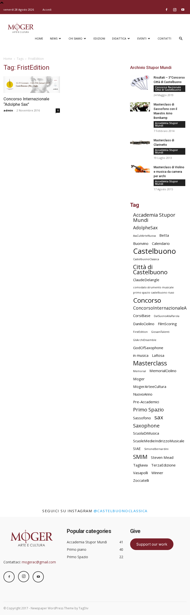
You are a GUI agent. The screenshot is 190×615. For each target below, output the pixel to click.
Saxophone (146, 425)
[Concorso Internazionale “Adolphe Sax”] (31, 84)
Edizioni (99, 38)
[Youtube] (183, 9)
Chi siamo (75, 38)
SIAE (137, 448)
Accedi (47, 9)
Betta (164, 235)
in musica (140, 355)
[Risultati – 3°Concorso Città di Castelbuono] (140, 82)
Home (39, 38)
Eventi (141, 38)
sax (158, 417)
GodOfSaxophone (148, 347)
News (53, 38)
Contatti (164, 38)
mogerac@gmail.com (39, 562)
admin (8, 110)
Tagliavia (140, 465)
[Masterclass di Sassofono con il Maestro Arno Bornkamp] (140, 106)
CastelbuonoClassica (146, 259)
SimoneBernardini (156, 449)
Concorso (147, 300)
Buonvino (140, 243)
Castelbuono (154, 251)
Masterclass (150, 363)
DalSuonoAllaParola (166, 316)
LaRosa (158, 355)
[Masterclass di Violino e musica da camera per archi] (140, 168)
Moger (139, 378)
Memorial (139, 371)
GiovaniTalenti (160, 332)
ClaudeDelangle (146, 279)
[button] (181, 38)
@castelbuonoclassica (121, 510)
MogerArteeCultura (149, 386)
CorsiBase (141, 315)
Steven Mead (162, 457)
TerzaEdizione (163, 465)
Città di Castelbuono (150, 269)
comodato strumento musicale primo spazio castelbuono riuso (153, 290)
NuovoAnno (142, 394)
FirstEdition (140, 332)
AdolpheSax (145, 227)
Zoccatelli (141, 480)
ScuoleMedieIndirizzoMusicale (158, 440)
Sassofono (142, 417)
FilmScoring (167, 323)
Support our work (151, 544)
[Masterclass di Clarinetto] (140, 142)
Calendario (161, 243)
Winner (157, 472)
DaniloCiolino (143, 323)
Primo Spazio (148, 409)
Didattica (119, 38)
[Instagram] (174, 9)
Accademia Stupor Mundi (166, 124)
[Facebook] (166, 9)
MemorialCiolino (162, 370)
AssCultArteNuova (144, 235)
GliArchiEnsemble (144, 340)
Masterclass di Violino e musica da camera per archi (169, 172)
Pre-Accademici (146, 401)
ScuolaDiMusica (146, 433)
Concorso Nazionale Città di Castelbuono (168, 88)
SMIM (140, 456)
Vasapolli (140, 472)
